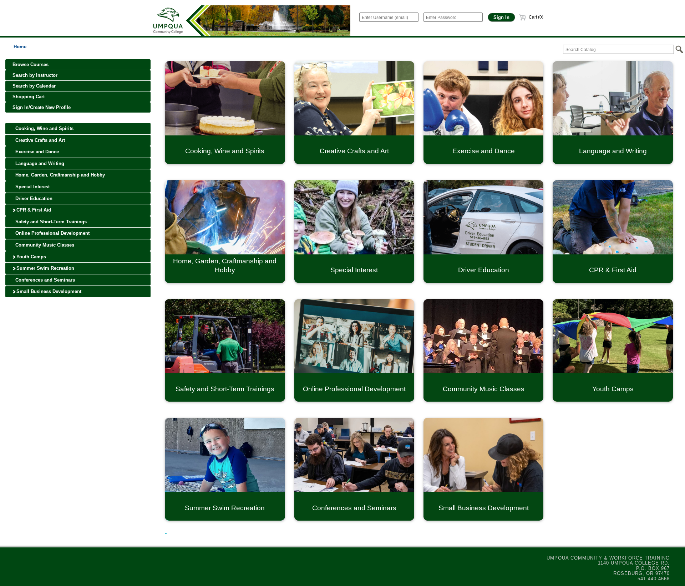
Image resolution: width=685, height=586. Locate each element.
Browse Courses (30, 64)
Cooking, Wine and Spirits (43, 128)
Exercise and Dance (36, 151)
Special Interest (32, 186)
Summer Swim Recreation (44, 268)
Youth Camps (30, 256)
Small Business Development (48, 291)
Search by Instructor (34, 75)
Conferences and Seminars (44, 280)
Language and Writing (39, 163)
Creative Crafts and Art (39, 140)
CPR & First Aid (33, 210)
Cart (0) (535, 17)
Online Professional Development (52, 233)
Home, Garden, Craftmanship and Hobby (59, 175)
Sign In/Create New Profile (41, 107)
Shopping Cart (28, 96)
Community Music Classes (44, 245)
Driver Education (33, 198)
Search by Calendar (34, 86)
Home (20, 46)
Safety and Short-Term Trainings (50, 221)
